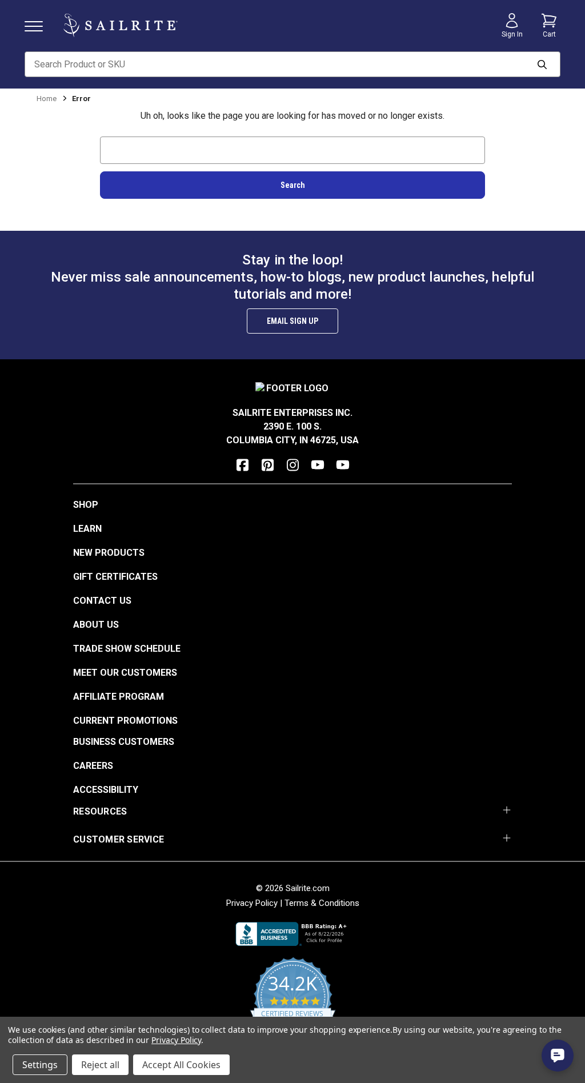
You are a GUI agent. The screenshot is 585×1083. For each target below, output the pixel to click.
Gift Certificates (115, 576)
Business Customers (123, 741)
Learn (87, 528)
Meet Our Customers (125, 672)
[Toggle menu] (38, 25)
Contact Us (102, 600)
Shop (85, 504)
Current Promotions (125, 720)
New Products (109, 552)
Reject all (100, 1064)
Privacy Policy (252, 903)
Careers (93, 765)
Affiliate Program (118, 696)
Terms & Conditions (322, 903)
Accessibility (105, 789)
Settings (40, 1064)
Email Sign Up (292, 321)
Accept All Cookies (181, 1064)
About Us (96, 624)
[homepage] (120, 25)
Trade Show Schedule (127, 648)
